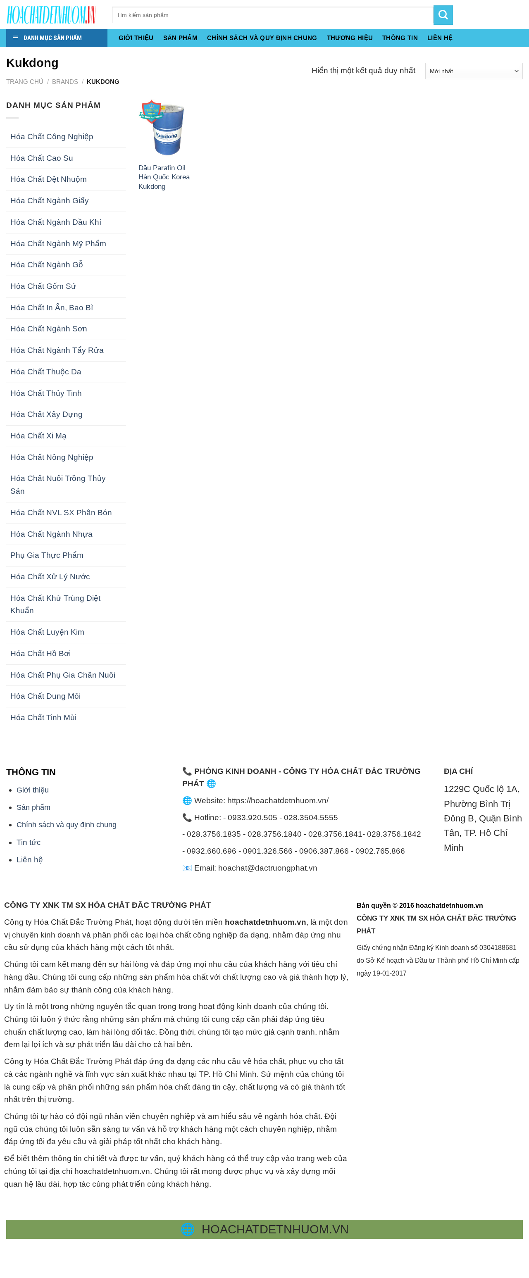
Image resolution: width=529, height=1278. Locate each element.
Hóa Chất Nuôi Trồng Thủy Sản (58, 484)
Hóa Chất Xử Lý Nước (50, 576)
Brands (65, 81)
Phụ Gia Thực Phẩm (46, 555)
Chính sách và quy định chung (262, 37)
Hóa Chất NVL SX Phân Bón (61, 512)
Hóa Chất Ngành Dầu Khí (55, 222)
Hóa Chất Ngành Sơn (48, 328)
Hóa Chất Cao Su (41, 158)
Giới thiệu (136, 37)
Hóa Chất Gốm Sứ (43, 286)
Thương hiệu (350, 37)
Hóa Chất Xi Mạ (38, 435)
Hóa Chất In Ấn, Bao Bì (51, 307)
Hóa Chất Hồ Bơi (40, 653)
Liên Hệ (440, 37)
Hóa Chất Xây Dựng (46, 414)
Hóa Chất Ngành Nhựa (51, 534)
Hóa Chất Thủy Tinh (46, 393)
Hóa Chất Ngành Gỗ (46, 264)
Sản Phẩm (180, 37)
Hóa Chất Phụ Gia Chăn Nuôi (62, 675)
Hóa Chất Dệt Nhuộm (48, 179)
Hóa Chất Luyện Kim (47, 632)
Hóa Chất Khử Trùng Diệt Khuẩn (55, 604)
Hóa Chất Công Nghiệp (51, 136)
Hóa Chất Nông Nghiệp (51, 457)
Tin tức (29, 842)
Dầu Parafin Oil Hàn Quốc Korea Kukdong (164, 177)
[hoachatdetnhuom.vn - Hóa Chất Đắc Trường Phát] (53, 14)
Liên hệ (30, 859)
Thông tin (400, 37)
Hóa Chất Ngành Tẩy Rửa (57, 350)
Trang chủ (24, 81)
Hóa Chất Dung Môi (45, 696)
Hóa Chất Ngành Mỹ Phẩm (58, 243)
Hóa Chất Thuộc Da (45, 371)
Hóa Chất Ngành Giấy (49, 200)
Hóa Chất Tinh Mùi (43, 717)
